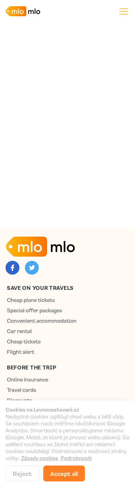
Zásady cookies (39, 457)
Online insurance (27, 379)
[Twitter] (32, 268)
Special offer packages (34, 310)
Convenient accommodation (41, 321)
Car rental (19, 331)
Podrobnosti (76, 457)
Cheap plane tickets (31, 300)
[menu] (123, 11)
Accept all (64, 473)
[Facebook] (12, 268)
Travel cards (21, 390)
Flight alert (20, 352)
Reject (22, 473)
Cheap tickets (24, 341)
